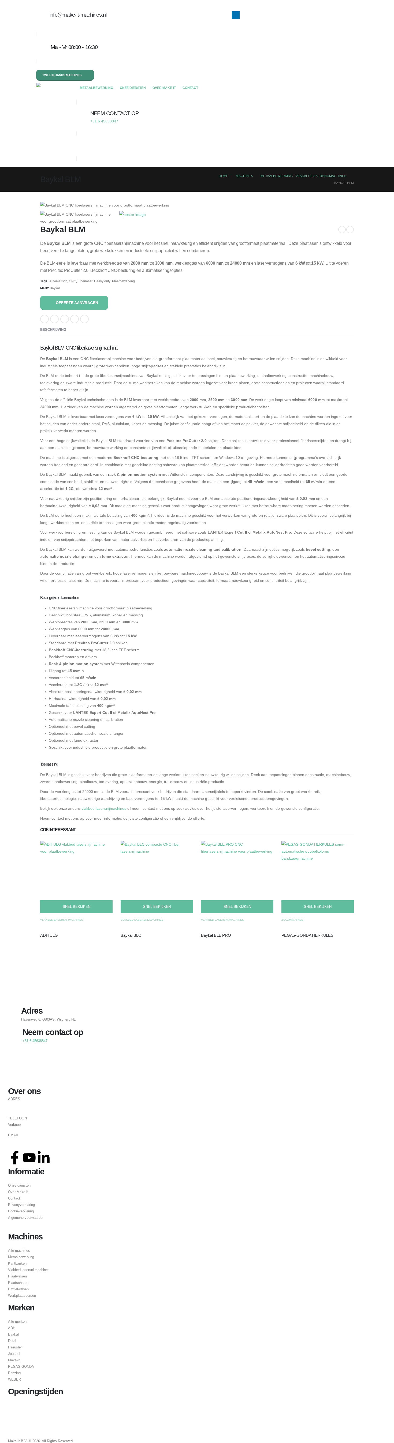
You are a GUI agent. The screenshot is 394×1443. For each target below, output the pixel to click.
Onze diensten (133, 88)
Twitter (54, 319)
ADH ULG (49, 935)
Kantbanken (17, 1263)
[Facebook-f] (14, 1157)
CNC (72, 281)
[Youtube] (29, 1157)
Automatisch (58, 281)
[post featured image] (76, 877)
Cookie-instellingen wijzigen (29, 1228)
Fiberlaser (85, 281)
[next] (350, 229)
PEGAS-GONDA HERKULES (307, 935)
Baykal (55, 288)
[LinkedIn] (236, 15)
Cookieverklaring (21, 1211)
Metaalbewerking (96, 88)
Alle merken (17, 1322)
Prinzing (14, 1373)
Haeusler (15, 1347)
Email (74, 319)
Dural (12, 1341)
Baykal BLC (131, 935)
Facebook (44, 319)
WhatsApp (84, 319)
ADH (11, 1328)
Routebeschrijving (22, 1106)
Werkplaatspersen (22, 1296)
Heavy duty (102, 281)
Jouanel (14, 1354)
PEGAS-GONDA (21, 1367)
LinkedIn (64, 319)
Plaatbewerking (123, 281)
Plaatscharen (18, 1283)
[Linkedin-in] (43, 1157)
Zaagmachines (292, 919)
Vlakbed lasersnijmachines (61, 919)
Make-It (14, 1360)
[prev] (342, 229)
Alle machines (19, 1251)
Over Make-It (164, 88)
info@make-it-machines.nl (28, 1142)
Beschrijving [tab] (53, 330)
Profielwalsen (18, 1289)
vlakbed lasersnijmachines (104, 808)
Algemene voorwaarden (26, 1218)
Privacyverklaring (21, 1205)
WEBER (14, 1379)
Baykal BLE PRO (216, 935)
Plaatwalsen (17, 1276)
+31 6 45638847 (35, 1125)
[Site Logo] (56, 88)
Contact (190, 88)
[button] (80, 145)
